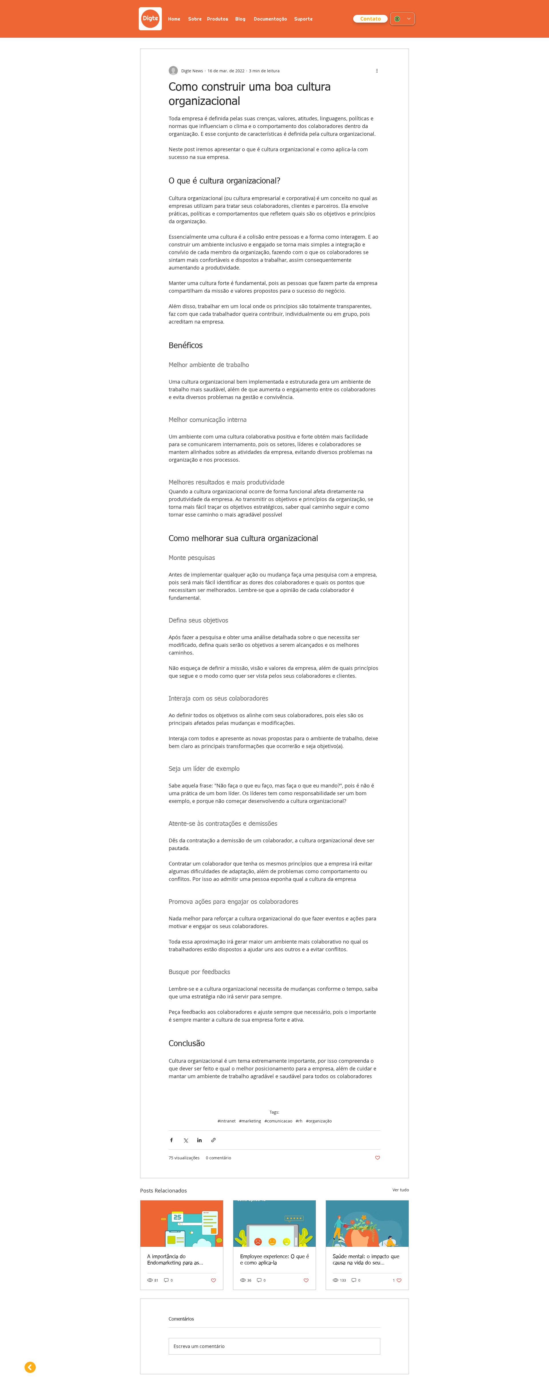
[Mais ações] (376, 70)
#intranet (227, 1120)
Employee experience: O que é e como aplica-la (274, 1260)
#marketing (250, 1120)
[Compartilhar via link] (213, 1140)
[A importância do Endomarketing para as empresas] (181, 1223)
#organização (319, 1120)
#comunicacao (278, 1120)
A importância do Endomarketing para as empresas (173, 1260)
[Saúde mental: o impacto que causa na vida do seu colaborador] (367, 1223)
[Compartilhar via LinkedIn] (199, 1140)
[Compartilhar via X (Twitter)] (185, 1140)
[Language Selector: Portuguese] (402, 18)
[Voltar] (29, 1367)
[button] (370, 19)
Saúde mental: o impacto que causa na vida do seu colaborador (366, 1260)
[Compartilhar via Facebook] (171, 1140)
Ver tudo (401, 1189)
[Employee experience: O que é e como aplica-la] (274, 1223)
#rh (299, 1120)
